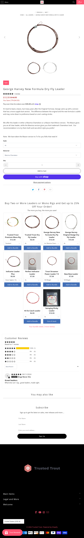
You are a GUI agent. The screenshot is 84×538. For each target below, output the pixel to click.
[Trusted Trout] (42, 2)
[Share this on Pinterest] (44, 189)
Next (46, 12)
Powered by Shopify (50, 527)
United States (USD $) (12, 521)
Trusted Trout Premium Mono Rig (13, 236)
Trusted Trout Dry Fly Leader (32, 236)
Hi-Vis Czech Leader (32, 311)
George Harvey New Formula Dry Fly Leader (52, 234)
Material (6, 151)
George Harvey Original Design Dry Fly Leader (71, 234)
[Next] (79, 37)
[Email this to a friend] (50, 189)
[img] (16, 374)
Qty (4, 161)
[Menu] (1, 2)
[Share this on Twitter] (33, 189)
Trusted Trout (37, 527)
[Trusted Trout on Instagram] (44, 512)
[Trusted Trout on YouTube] (40, 512)
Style (5, 141)
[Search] (74, 2)
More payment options (42, 182)
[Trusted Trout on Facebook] (36, 512)
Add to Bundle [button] (12, 248)
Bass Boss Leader (71, 274)
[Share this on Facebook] (38, 189)
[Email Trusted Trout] (47, 512)
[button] (8, 94)
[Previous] (5, 37)
